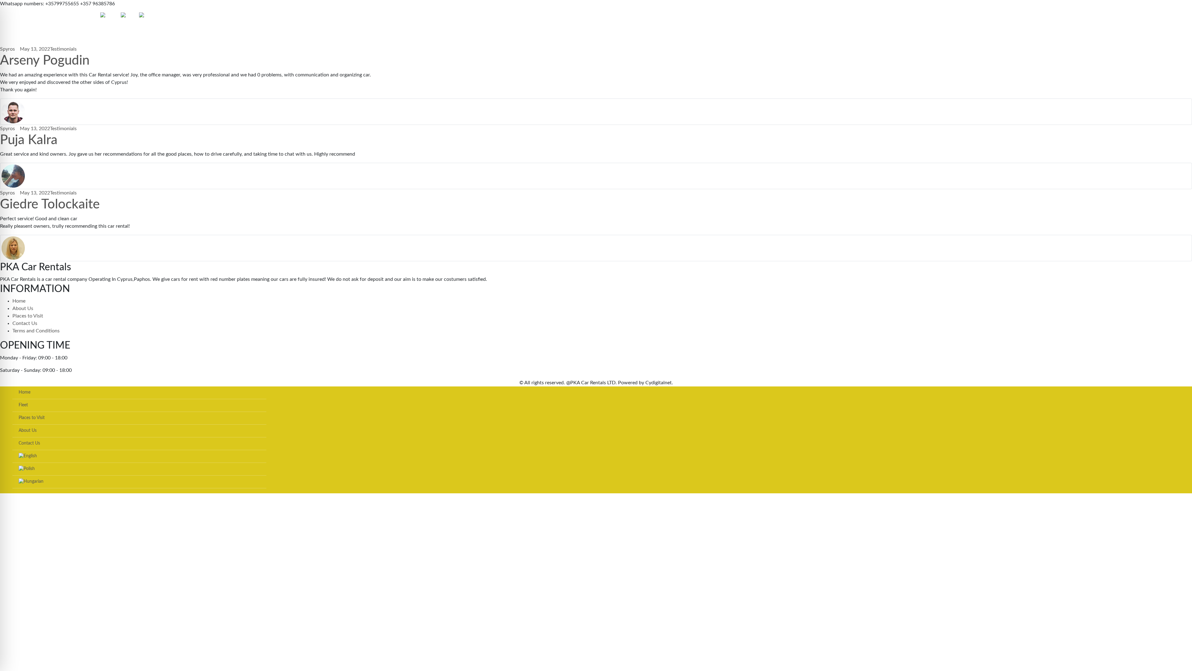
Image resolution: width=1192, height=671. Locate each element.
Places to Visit (39, 16)
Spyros (7, 49)
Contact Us (87, 16)
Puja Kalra (28, 140)
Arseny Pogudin (44, 60)
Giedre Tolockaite (50, 204)
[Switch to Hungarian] (153, 16)
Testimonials (63, 49)
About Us (65, 16)
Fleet (18, 16)
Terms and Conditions (36, 330)
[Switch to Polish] (130, 16)
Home (6, 16)
